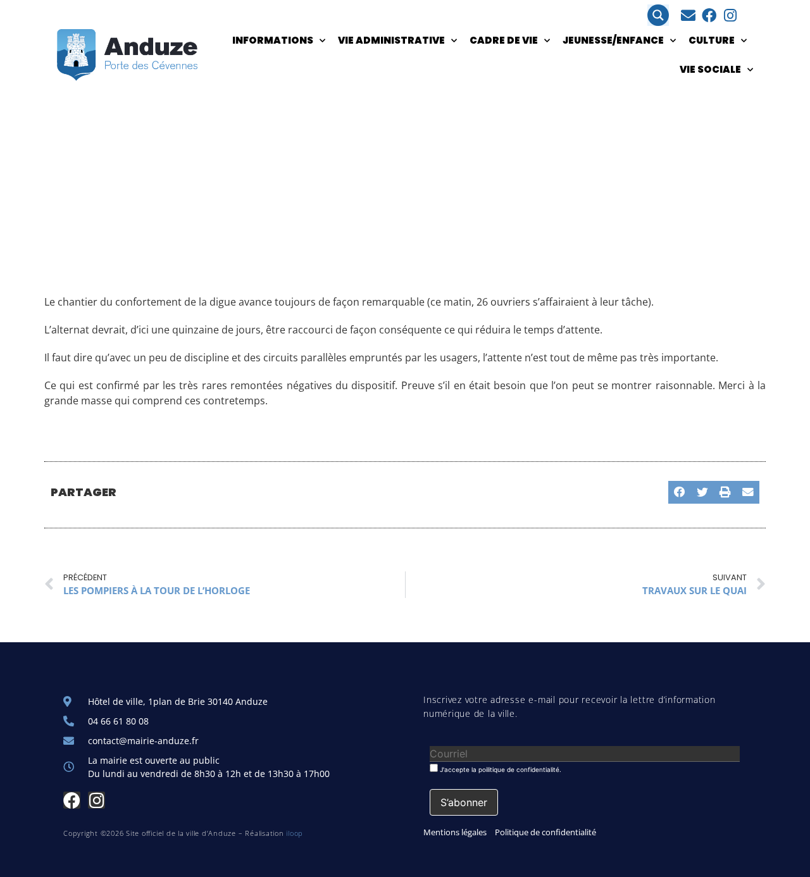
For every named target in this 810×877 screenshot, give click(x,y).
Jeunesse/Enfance (613, 40)
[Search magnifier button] (658, 15)
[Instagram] (730, 15)
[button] (679, 492)
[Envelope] (688, 15)
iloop (294, 833)
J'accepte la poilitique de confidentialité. (499, 769)
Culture (711, 40)
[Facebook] (709, 15)
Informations (272, 40)
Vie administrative (391, 40)
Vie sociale (710, 69)
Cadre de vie (504, 40)
